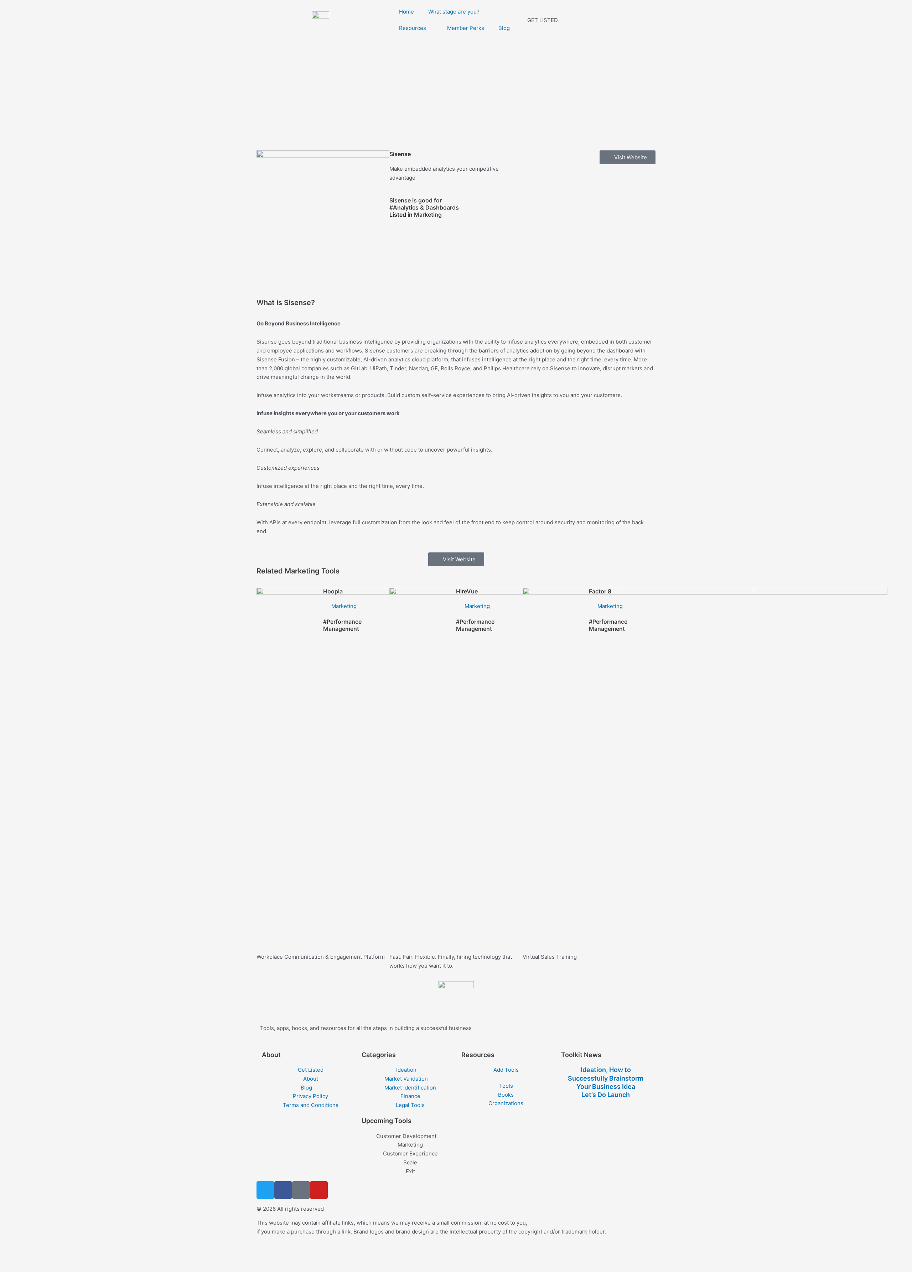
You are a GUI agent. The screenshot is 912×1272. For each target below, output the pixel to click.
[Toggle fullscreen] (33, 1255)
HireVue (467, 591)
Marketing (428, 214)
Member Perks (465, 28)
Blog (504, 28)
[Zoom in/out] (10, 1255)
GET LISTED (542, 20)
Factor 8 (600, 591)
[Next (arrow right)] (33, 1266)
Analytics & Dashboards (426, 207)
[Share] (56, 1255)
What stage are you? (454, 11)
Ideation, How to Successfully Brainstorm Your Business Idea (605, 1078)
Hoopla (333, 591)
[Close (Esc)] (79, 1255)
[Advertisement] (456, 93)
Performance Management (342, 625)
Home (406, 11)
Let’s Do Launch (605, 1094)
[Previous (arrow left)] (10, 1266)
